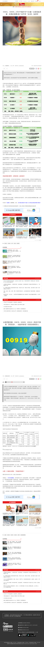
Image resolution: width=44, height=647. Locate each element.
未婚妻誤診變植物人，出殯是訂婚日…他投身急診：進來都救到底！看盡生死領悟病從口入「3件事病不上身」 (22, 285)
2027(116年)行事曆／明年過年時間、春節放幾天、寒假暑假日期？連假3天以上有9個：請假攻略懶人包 (22, 583)
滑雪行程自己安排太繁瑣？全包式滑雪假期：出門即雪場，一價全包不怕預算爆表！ (22, 226)
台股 (15, 243)
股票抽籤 (23, 6)
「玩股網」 (8, 202)
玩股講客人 (7, 65)
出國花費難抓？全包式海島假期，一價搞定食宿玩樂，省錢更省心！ (9, 237)
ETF (13, 65)
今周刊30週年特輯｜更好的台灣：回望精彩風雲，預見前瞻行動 (16, 311)
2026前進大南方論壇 (8, 306)
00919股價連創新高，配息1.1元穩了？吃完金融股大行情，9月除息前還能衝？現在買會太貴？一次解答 (22, 237)
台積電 (16, 6)
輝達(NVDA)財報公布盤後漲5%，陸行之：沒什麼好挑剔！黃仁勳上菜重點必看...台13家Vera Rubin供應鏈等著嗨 (21, 586)
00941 (6, 243)
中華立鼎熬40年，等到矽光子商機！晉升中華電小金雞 (14, 304)
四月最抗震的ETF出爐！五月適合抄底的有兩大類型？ (29, 202)
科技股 (18, 243)
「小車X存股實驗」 (11, 477)
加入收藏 (32, 68)
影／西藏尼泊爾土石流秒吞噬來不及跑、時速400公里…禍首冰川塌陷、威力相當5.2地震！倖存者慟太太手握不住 (22, 288)
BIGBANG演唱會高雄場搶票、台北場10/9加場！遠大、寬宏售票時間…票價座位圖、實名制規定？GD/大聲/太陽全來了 (21, 281)
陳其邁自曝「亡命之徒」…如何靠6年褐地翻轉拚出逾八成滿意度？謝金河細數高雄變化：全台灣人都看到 (22, 295)
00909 (9, 243)
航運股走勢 (29, 6)
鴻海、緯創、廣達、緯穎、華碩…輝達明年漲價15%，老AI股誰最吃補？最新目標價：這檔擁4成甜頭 (22, 292)
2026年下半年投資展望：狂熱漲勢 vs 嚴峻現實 (13, 302)
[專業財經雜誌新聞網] (22, 4)
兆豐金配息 (19, 6)
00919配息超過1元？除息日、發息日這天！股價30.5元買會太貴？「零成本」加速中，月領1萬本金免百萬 (9, 226)
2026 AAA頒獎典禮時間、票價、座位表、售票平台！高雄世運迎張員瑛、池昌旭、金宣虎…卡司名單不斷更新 (22, 580)
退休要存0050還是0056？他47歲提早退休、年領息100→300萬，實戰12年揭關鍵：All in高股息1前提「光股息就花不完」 (35, 226)
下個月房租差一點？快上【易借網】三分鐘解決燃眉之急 (35, 237)
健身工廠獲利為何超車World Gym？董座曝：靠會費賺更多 (15, 308)
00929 (26, 6)
